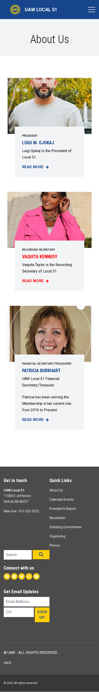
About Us (56, 490)
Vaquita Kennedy (39, 256)
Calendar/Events (62, 499)
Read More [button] (35, 167)
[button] (41, 554)
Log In (7, 662)
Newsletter (57, 518)
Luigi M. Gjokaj (38, 142)
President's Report (63, 508)
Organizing (57, 536)
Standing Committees (66, 527)
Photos (55, 545)
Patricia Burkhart (41, 370)
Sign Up (42, 615)
